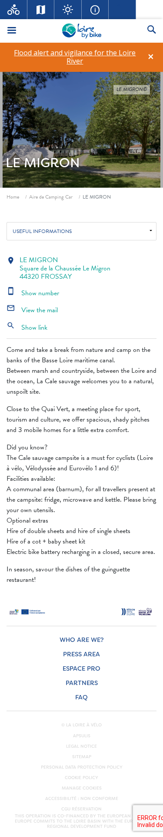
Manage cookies (82, 788)
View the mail (32, 310)
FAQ (81, 697)
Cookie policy (81, 777)
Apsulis (81, 736)
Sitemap (81, 756)
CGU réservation (81, 809)
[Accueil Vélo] (13, 9)
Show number (33, 293)
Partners (82, 683)
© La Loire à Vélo (81, 725)
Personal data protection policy (82, 767)
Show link (27, 327)
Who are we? (81, 640)
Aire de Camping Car (51, 197)
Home (13, 197)
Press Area (81, 654)
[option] (74, 57)
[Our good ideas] (68, 9)
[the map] (41, 9)
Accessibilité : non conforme (81, 798)
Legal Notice (81, 746)
